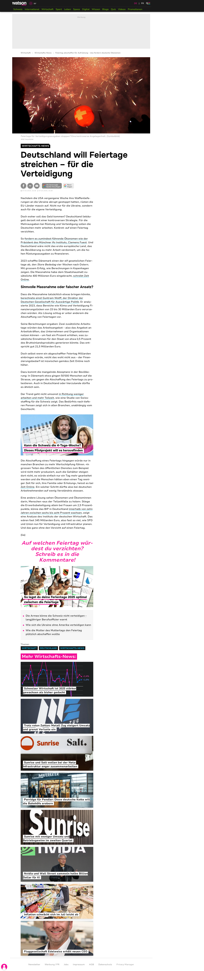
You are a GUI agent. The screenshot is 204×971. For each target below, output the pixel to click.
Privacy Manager (125, 964)
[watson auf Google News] (68, 186)
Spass (76, 9)
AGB (91, 964)
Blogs (105, 9)
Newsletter (34, 964)
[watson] (19, 3)
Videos (122, 9)
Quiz (113, 9)
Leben (67, 9)
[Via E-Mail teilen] (37, 186)
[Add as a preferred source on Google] (52, 186)
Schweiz (17, 9)
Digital (86, 9)
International (32, 9)
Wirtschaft (47, 9)
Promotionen (135, 9)
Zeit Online (27, 487)
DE (135, 3)
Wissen (96, 9)
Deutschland (48, 648)
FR (142, 3)
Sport (59, 9)
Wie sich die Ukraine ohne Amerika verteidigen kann (58, 625)
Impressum (79, 964)
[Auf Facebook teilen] (23, 186)
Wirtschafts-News (43, 53)
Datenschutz (105, 964)
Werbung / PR (52, 964)
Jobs (66, 964)
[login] (4, 967)
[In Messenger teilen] (30, 186)
